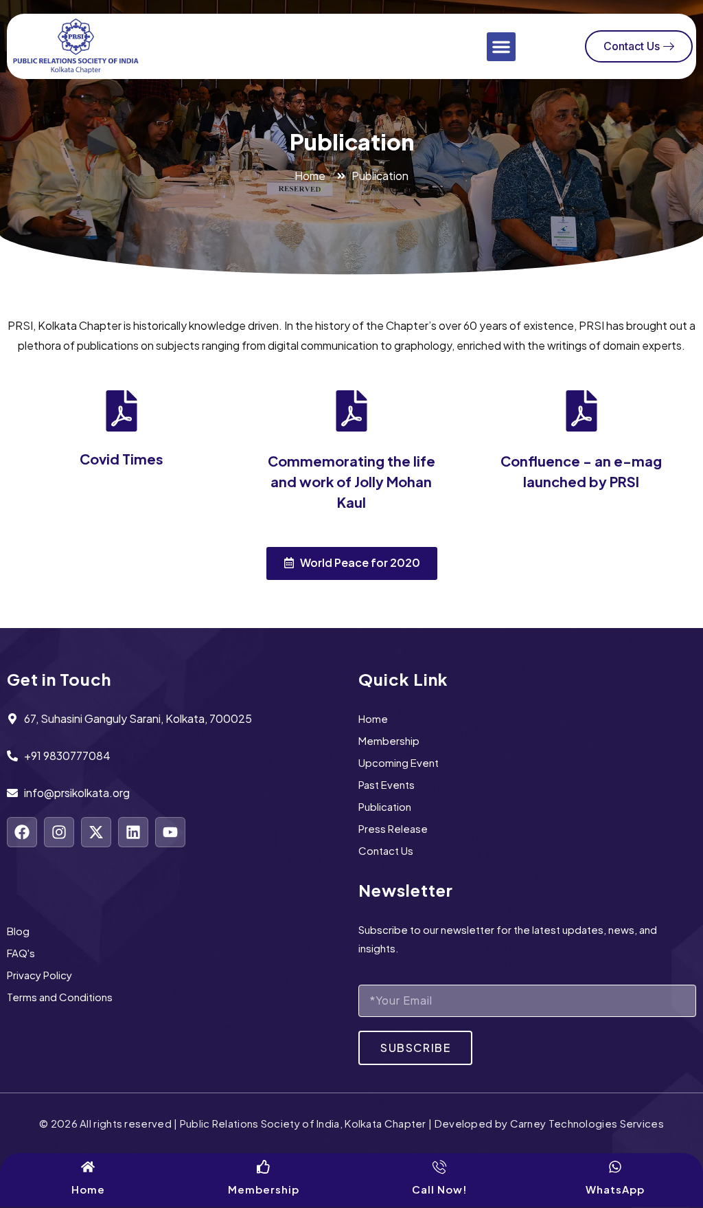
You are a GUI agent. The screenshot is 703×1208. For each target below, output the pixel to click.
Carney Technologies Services (587, 1123)
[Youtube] (170, 832)
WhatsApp (615, 1189)
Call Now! (440, 1189)
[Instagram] (59, 832)
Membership (263, 1189)
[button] (501, 46)
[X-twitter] (96, 832)
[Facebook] (22, 832)
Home (88, 1189)
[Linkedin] (133, 832)
